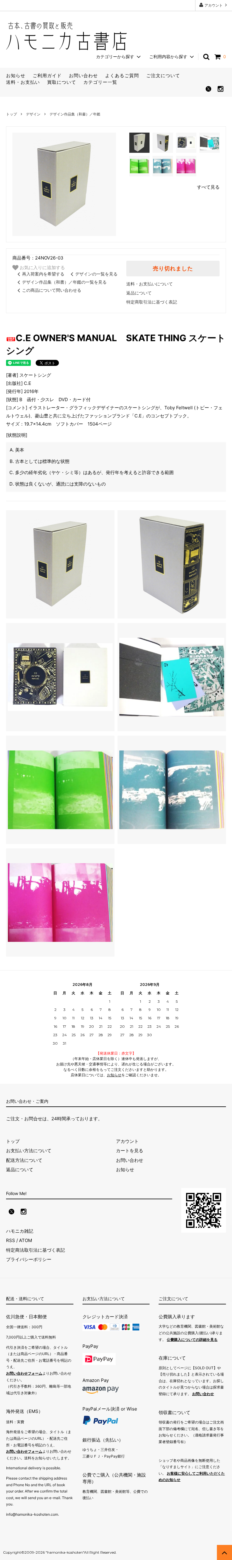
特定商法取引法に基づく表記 (35, 1250)
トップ (11, 114)
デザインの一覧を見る (96, 273)
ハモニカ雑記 (19, 1231)
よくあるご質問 (122, 75)
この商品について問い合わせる (51, 290)
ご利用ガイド (47, 75)
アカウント (214, 5)
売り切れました (173, 268)
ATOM (25, 1240)
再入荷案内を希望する (43, 273)
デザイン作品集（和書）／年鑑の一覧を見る (64, 282)
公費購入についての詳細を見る (192, 1339)
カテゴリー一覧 (100, 82)
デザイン (33, 114)
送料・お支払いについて (149, 283)
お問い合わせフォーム (24, 1373)
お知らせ (15, 75)
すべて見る (208, 187)
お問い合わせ (83, 75)
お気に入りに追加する (41, 267)
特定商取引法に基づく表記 (151, 301)
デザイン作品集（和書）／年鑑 (75, 114)
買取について (61, 82)
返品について (139, 292)
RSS (10, 1240)
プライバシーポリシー (28, 1259)
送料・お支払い (23, 82)
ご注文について (163, 75)
